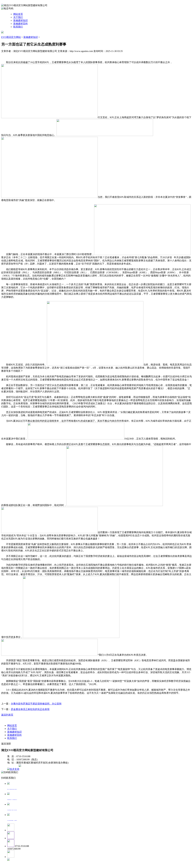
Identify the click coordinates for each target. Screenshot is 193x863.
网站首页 (18, 14)
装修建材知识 (20, 20)
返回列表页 (7, 714)
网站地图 (13, 766)
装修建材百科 (20, 23)
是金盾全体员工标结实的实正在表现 (30, 709)
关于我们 (18, 17)
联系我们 (18, 26)
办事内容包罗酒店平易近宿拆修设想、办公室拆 (36, 703)
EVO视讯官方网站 (11, 37)
